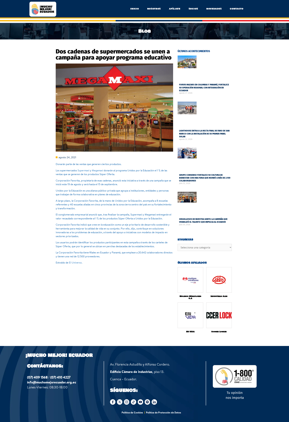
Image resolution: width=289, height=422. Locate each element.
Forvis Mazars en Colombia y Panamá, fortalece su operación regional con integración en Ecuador (204, 87)
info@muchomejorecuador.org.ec (51, 382)
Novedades (214, 8)
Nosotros (154, 8)
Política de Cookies (132, 412)
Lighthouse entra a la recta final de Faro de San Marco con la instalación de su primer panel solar (204, 133)
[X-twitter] (119, 402)
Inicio (134, 8)
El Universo (75, 262)
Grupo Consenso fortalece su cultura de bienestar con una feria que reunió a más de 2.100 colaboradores (204, 178)
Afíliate (174, 8)
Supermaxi (83, 170)
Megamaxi (97, 170)
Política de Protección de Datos (163, 412)
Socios (193, 8)
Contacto (236, 8)
